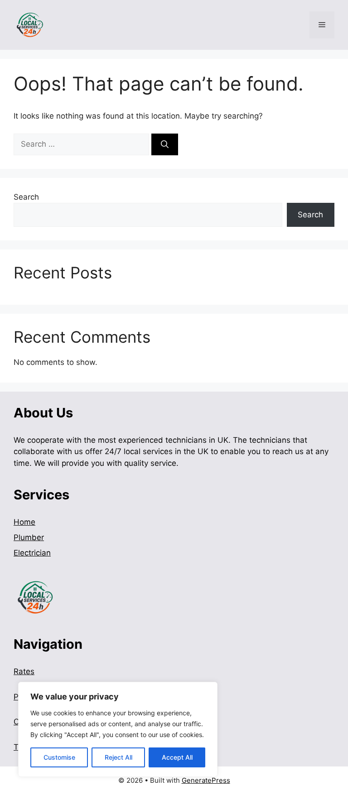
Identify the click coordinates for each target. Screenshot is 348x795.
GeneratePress (206, 780)
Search (26, 196)
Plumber (29, 537)
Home (24, 522)
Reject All (118, 757)
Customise (59, 757)
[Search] (164, 144)
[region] (118, 729)
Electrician (32, 552)
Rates (24, 671)
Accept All (177, 757)
